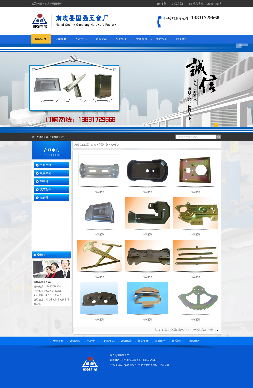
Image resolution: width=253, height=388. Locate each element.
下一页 (195, 329)
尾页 (203, 329)
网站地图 (194, 341)
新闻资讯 (101, 39)
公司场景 (121, 39)
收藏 (163, 3)
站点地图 (198, 3)
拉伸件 (44, 197)
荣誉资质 (141, 39)
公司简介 (60, 39)
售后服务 (161, 39)
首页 (93, 144)
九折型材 (45, 165)
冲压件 (44, 181)
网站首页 (40, 39)
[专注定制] (126, 88)
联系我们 (179, 3)
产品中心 (81, 39)
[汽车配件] (99, 185)
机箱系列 (45, 173)
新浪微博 (216, 3)
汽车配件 (45, 189)
